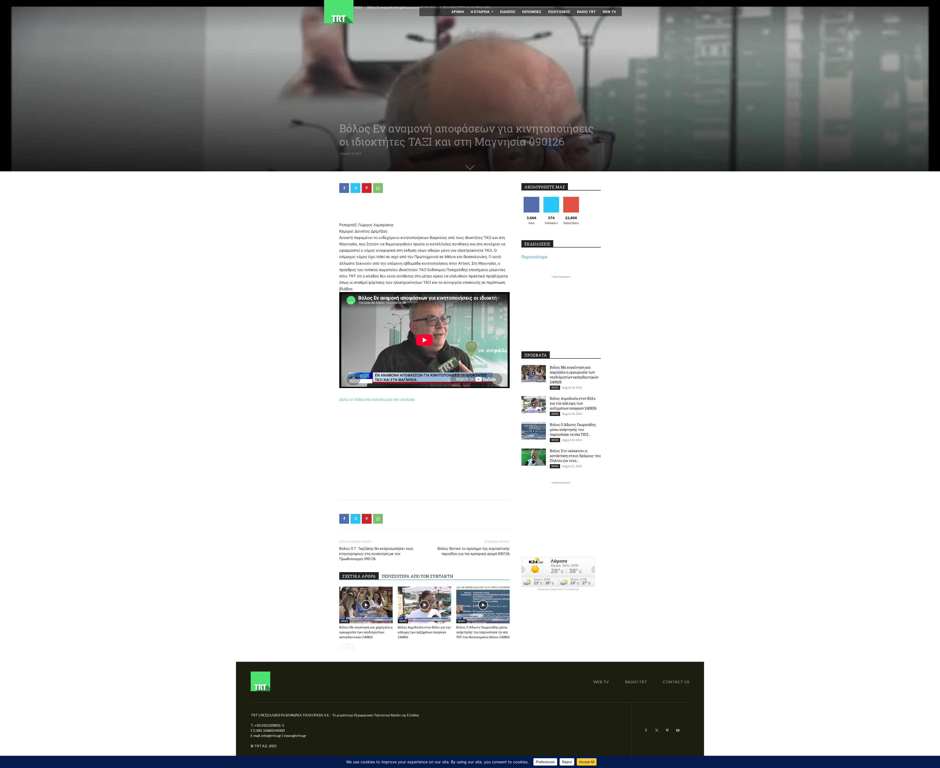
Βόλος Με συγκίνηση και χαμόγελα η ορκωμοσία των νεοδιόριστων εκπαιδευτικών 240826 (365, 632)
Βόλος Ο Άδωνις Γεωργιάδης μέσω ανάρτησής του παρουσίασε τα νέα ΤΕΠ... (573, 429)
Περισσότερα (534, 257)
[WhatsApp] (378, 188)
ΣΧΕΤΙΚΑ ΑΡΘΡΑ (359, 576)
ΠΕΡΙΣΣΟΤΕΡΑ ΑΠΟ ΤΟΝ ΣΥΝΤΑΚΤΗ (417, 576)
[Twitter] (355, 188)
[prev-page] (342, 647)
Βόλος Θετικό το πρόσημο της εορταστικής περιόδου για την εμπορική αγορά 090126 (474, 551)
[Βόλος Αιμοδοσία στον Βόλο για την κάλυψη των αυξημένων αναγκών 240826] (424, 605)
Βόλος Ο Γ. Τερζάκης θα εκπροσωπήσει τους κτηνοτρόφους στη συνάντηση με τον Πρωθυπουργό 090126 (376, 553)
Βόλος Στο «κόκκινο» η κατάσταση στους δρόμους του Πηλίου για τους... (575, 456)
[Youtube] (678, 730)
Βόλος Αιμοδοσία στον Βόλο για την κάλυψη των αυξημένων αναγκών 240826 (424, 632)
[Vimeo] (667, 730)
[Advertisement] (424, 209)
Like (531, 199)
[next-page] (350, 647)
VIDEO (344, 621)
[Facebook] (344, 188)
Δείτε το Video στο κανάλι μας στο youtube (377, 399)
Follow (551, 199)
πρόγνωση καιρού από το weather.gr (558, 589)
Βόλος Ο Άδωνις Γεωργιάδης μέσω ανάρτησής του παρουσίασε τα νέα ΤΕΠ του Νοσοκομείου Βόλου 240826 (483, 632)
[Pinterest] (367, 188)
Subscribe (571, 199)
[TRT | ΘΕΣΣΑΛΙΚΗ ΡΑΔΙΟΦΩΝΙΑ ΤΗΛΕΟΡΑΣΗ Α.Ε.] (368, 11)
